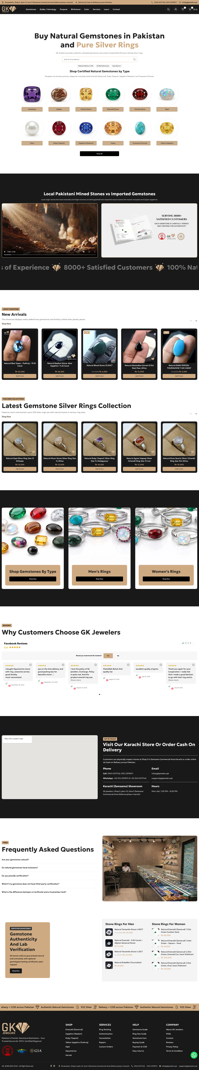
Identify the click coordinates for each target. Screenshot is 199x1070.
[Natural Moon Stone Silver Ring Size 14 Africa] (59, 439)
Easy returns (138, 1051)
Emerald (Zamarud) (74, 1029)
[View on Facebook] (30, 665)
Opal (68, 1046)
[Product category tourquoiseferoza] (140, 131)
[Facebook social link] (51, 1066)
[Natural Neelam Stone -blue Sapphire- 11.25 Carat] (59, 345)
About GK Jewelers (174, 1029)
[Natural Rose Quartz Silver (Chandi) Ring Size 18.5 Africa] (179, 439)
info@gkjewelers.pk (189, 2)
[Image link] (16, 1028)
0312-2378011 (171, 2)
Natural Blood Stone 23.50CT (99, 365)
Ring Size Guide (139, 1034)
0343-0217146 (159, 2)
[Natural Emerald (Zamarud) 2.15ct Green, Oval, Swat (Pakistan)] (155, 966)
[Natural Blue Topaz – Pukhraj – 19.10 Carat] (19, 345)
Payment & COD (140, 1046)
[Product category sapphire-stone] (86, 131)
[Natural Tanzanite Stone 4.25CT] (109, 954)
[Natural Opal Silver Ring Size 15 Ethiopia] (19, 439)
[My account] (175, 9)
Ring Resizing (105, 1029)
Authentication (106, 1034)
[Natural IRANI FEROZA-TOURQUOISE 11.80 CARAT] (179, 346)
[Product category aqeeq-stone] (59, 97)
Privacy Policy (172, 1046)
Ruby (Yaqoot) (72, 1038)
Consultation (105, 1038)
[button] (19, 376)
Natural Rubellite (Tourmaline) (128, 962)
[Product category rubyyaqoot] (59, 131)
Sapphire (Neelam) (74, 1034)
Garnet (69, 1055)
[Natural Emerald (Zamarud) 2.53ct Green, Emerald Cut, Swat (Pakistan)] (155, 954)
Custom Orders (106, 1046)
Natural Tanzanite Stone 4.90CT (129, 929)
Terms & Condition (174, 1051)
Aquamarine (71, 1051)
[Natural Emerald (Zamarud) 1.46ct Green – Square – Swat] (155, 943)
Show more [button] (76, 680)
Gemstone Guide (140, 1029)
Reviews (169, 1042)
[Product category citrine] (86, 97)
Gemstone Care (139, 1038)
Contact (169, 1038)
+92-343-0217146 (138, 778)
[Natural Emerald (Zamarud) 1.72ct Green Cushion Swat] (155, 932)
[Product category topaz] (113, 131)
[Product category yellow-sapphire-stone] (167, 131)
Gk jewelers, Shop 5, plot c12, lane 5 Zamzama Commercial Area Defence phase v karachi (39, 2)
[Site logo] (9, 9)
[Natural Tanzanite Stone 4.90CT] (109, 932)
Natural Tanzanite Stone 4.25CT (129, 951)
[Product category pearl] (32, 131)
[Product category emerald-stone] (113, 97)
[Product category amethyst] (32, 97)
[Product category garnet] (140, 97)
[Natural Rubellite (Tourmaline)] (109, 965)
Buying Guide (138, 1042)
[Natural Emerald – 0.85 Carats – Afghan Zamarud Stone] (109, 943)
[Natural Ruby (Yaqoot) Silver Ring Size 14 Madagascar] (99, 439)
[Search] (168, 9)
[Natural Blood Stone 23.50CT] (99, 346)
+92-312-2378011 (121, 778)
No (118, 656)
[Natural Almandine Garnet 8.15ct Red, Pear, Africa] (139, 346)
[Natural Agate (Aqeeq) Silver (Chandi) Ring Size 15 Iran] (139, 439)
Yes (108, 656)
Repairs (102, 1042)
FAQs (168, 1034)
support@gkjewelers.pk (162, 778)
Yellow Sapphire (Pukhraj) (77, 1042)
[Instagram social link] (54, 1066)
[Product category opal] (167, 97)
